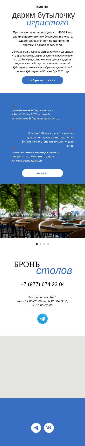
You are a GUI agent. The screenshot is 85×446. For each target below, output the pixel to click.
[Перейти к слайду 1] (37, 244)
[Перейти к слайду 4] (48, 244)
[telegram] (36, 428)
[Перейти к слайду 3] (44, 244)
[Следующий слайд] (81, 210)
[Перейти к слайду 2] (40, 244)
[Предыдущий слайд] (3, 210)
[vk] (49, 428)
